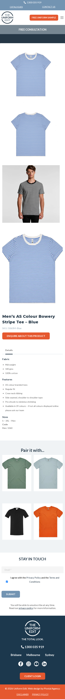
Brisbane (16, 655)
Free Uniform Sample (44, 17)
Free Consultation (32, 29)
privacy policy (26, 608)
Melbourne (33, 655)
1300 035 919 (34, 647)
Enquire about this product (26, 335)
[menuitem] (48, 7)
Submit (10, 594)
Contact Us (48, 7)
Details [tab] (9, 350)
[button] (55, 52)
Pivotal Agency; (52, 688)
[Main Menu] (61, 17)
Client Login (32, 676)
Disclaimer (23, 694)
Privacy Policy (33, 577)
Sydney (49, 655)
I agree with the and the (34, 579)
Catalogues (16, 7)
